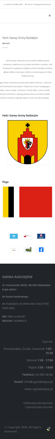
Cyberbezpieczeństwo (39, 407)
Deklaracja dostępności (38, 403)
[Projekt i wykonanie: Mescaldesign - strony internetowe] (49, 429)
